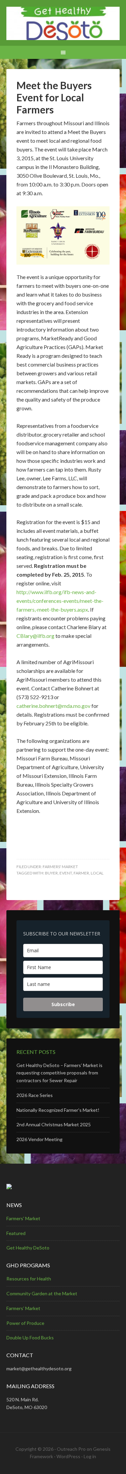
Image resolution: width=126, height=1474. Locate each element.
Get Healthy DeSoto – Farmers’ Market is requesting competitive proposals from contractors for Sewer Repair (59, 1073)
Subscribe (63, 1004)
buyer (51, 873)
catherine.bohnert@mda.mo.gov (53, 705)
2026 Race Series (34, 1095)
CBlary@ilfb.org (35, 635)
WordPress (68, 1456)
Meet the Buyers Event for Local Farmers (54, 97)
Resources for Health (28, 1278)
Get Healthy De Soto (63, 23)
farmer (81, 873)
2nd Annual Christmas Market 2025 (53, 1124)
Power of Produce (25, 1323)
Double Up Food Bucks (30, 1337)
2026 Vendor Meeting (39, 1139)
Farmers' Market (60, 866)
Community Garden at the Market (41, 1293)
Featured (16, 1233)
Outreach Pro (71, 1449)
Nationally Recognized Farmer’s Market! (57, 1110)
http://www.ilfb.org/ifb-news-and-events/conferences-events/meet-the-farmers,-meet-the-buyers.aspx (59, 601)
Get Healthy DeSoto (27, 1247)
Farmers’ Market (23, 1308)
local (97, 873)
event (65, 873)
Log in (90, 1456)
